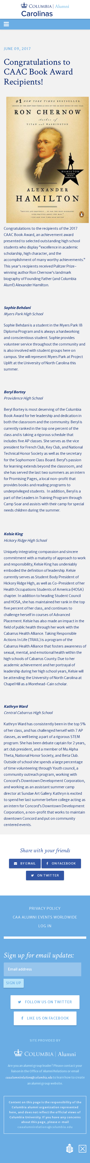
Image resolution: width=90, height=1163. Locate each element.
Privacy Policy (45, 908)
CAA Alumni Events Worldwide (45, 917)
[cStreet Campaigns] (82, 1148)
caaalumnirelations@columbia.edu (29, 1077)
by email (28, 863)
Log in (45, 926)
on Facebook (63, 863)
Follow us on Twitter (48, 1002)
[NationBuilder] (72, 1148)
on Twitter (47, 875)
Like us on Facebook (47, 1018)
